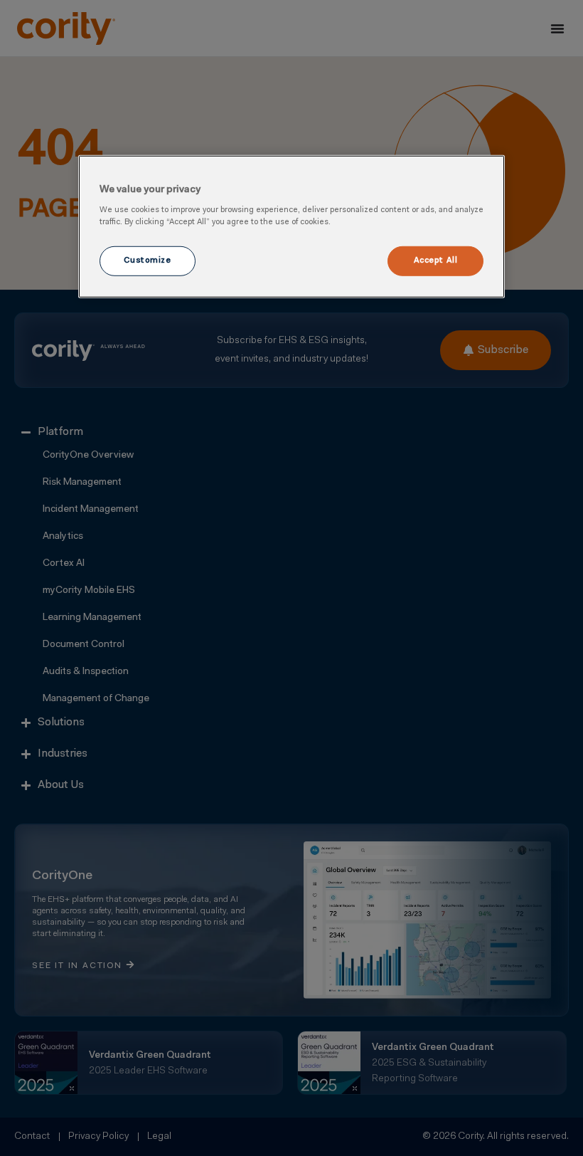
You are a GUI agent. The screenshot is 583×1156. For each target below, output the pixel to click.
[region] (291, 226)
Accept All (436, 260)
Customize (147, 260)
